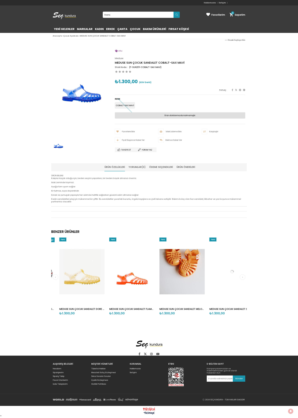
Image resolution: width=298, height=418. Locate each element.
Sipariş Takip (58, 376)
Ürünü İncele (80, 280)
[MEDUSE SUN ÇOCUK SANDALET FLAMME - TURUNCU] (119, 272)
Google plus (244, 90)
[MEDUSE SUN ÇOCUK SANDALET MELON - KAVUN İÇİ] (169, 272)
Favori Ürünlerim (60, 380)
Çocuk (135, 29)
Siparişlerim (58, 372)
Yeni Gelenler (64, 29)
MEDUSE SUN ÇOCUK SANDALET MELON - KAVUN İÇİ (169, 309)
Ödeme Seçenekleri (161, 167)
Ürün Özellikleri (114, 167)
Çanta (122, 29)
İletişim (222, 3)
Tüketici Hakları (98, 369)
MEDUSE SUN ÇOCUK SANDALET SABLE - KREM (219, 309)
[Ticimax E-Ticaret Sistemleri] (149, 413)
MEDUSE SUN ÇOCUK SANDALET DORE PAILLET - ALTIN (69, 309)
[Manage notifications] (290, 411)
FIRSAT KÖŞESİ (179, 29)
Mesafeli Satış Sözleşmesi (103, 372)
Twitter (236, 90)
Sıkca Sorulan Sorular (101, 376)
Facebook (232, 90)
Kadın (99, 29)
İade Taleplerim (60, 384)
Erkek (110, 29)
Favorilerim (218, 14)
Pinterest (240, 90)
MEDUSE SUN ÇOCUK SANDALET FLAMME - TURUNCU (119, 309)
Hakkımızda (210, 3)
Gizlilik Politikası (98, 384)
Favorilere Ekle (69, 280)
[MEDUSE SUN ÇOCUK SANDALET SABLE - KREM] (219, 272)
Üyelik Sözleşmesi (99, 380)
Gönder (239, 378)
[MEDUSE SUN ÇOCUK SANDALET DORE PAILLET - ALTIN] (69, 272)
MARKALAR (85, 29)
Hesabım (57, 369)
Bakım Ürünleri (154, 29)
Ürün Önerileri (185, 167)
